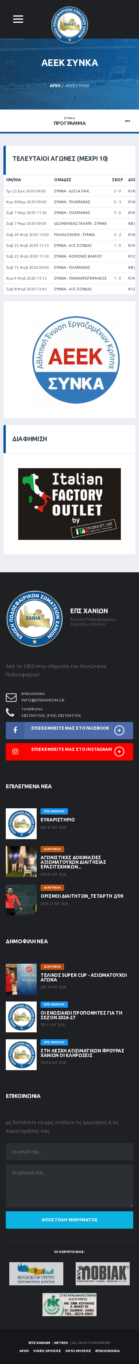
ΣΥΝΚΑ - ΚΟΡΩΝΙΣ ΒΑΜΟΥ (78, 256)
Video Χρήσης (47, 1351)
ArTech (61, 1343)
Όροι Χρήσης (78, 1351)
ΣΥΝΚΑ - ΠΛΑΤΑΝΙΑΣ (72, 202)
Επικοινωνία (107, 1351)
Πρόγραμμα (70, 121)
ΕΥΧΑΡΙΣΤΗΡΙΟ (58, 819)
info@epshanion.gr (42, 700)
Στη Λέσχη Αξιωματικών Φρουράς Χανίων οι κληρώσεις (82, 1053)
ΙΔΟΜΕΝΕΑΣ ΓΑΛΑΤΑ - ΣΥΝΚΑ (80, 223)
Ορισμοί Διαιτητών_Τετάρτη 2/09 (82, 896)
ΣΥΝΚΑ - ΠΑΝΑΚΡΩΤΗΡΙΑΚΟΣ (80, 278)
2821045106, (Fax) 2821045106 (51, 715)
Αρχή (55, 86)
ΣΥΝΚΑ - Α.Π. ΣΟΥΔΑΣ (73, 245)
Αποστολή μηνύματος (70, 1219)
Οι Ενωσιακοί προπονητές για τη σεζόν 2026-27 (81, 1015)
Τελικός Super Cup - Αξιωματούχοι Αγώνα (84, 977)
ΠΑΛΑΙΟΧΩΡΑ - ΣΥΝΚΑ (74, 235)
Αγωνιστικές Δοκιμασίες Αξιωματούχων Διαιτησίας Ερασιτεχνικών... (73, 862)
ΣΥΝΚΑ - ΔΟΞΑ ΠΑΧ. (72, 191)
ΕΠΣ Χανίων (39, 1343)
